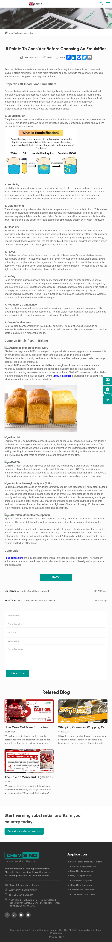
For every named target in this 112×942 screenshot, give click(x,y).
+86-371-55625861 (23, 895)
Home (25, 33)
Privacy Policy (56, 936)
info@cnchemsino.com (28, 885)
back (56, 577)
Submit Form (17, 673)
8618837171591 (29, 890)
